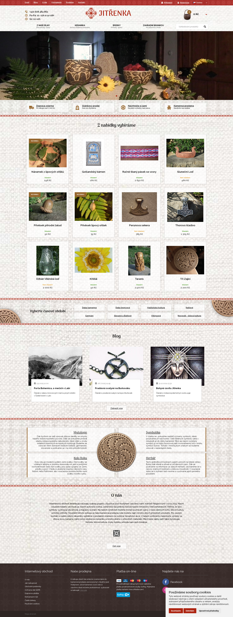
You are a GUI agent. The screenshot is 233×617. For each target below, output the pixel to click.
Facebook (176, 581)
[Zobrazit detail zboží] (48, 153)
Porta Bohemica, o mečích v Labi (52, 388)
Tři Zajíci (185, 278)
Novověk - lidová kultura (189, 316)
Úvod (27, 2)
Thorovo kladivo (185, 225)
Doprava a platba (32, 593)
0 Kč (196, 14)
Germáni (89, 316)
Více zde (83, 590)
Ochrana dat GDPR (32, 590)
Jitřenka (115, 14)
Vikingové (156, 316)
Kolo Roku (80, 458)
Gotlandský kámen (93, 171)
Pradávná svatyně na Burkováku (112, 388)
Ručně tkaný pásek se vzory (139, 171)
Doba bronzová (123, 307)
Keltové (189, 307)
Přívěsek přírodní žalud (48, 225)
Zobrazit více (116, 408)
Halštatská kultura (156, 307)
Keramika (80, 26)
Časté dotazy (30, 600)
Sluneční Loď (185, 171)
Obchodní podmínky (33, 586)
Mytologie (80, 432)
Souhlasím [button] (176, 611)
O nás (44, 2)
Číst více (117, 546)
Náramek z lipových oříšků (47, 171)
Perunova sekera (139, 225)
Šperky (116, 26)
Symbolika (153, 432)
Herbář (151, 458)
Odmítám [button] (190, 611)
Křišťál (93, 278)
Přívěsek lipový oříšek (93, 225)
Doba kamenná (89, 307)
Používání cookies (32, 604)
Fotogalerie (56, 2)
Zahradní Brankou (153, 26)
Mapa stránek (30, 614)
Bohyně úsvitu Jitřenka (168, 388)
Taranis (139, 278)
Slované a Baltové (122, 316)
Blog (36, 2)
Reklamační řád (31, 597)
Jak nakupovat (31, 583)
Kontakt (81, 2)
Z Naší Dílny (43, 26)
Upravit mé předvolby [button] (209, 611)
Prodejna (70, 2)
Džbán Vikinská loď (47, 278)
